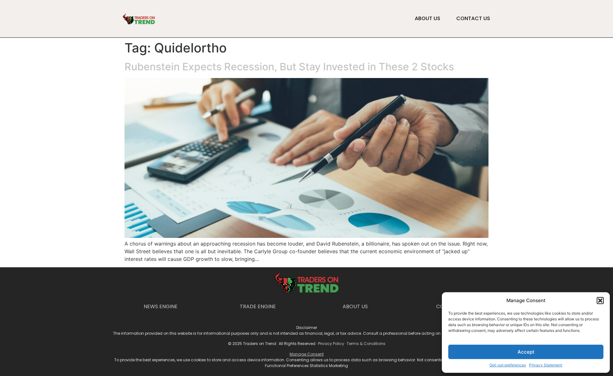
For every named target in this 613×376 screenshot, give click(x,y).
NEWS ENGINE (161, 306)
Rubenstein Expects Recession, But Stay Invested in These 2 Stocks (289, 66)
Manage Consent (307, 354)
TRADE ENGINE (258, 306)
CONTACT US (473, 18)
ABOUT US (427, 18)
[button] (600, 300)
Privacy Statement (545, 365)
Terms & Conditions (366, 343)
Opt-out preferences (507, 365)
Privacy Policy (331, 343)
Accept (526, 352)
